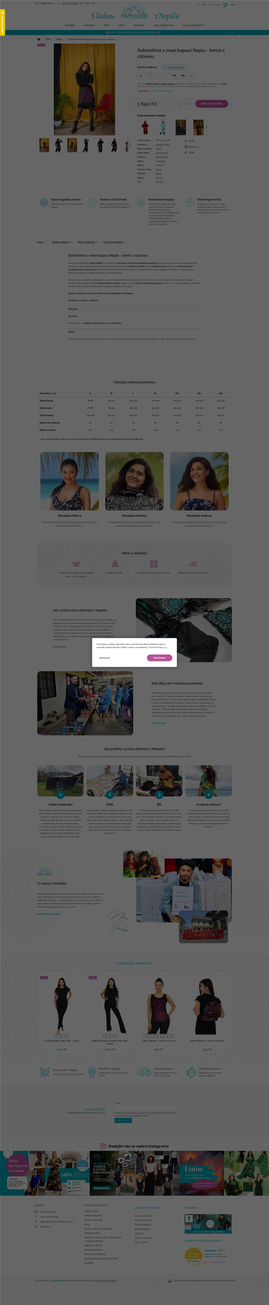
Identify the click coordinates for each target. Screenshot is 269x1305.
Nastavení (104, 658)
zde (165, 647)
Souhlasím (160, 658)
